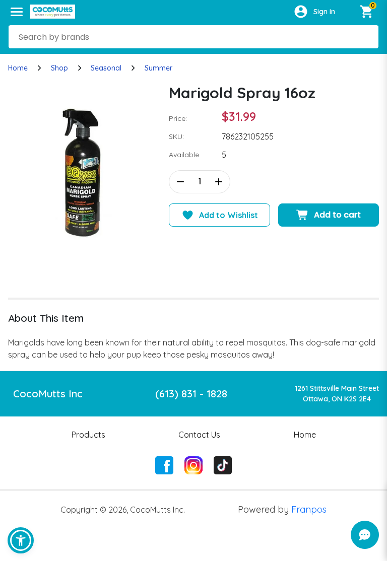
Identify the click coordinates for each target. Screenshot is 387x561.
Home (18, 68)
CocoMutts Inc (48, 393)
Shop (59, 68)
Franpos (309, 509)
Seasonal (106, 68)
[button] (20, 540)
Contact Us (199, 435)
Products (88, 435)
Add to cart (337, 215)
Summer (158, 68)
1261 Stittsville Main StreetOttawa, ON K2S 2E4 (337, 393)
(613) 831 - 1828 (191, 393)
